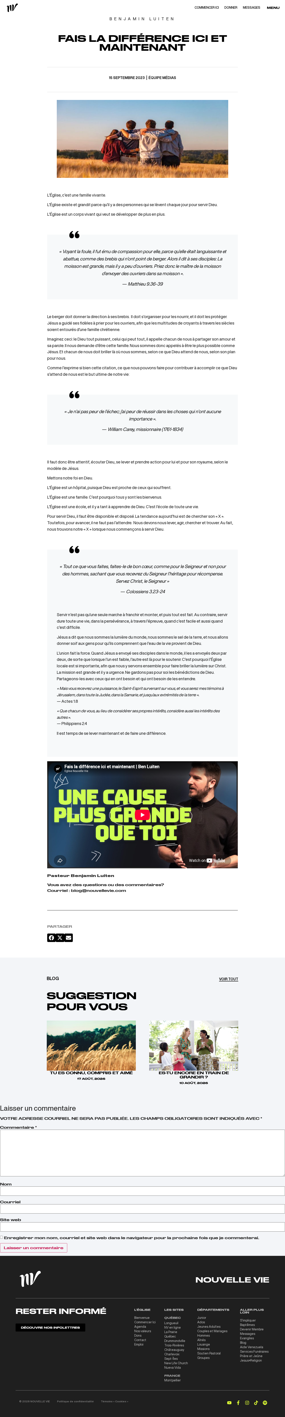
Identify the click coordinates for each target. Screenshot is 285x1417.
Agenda (140, 1326)
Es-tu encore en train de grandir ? (194, 1075)
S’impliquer (248, 1320)
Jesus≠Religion (251, 1360)
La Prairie (170, 1332)
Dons (137, 1335)
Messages (247, 1333)
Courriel (10, 1202)
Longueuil (171, 1323)
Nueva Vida (172, 1367)
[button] (51, 938)
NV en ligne (172, 1327)
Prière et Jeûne (251, 1356)
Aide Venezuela (251, 1347)
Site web (10, 1220)
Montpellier (172, 1380)
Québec (170, 1336)
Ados (201, 1322)
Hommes (203, 1335)
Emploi (138, 1344)
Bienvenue (142, 1317)
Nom (6, 1184)
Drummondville (174, 1340)
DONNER (230, 7)
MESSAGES (251, 7)
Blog (243, 1342)
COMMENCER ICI (207, 7)
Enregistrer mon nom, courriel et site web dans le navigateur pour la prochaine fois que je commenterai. (131, 1238)
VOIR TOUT (228, 979)
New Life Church (176, 1363)
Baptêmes (247, 1324)
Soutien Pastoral (209, 1353)
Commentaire (18, 1127)
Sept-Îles (171, 1358)
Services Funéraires (254, 1351)
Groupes (203, 1357)
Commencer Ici (145, 1322)
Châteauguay (174, 1349)
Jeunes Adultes (208, 1326)
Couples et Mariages (212, 1331)
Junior (201, 1317)
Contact (140, 1340)
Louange (203, 1344)
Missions (203, 1348)
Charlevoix (171, 1354)
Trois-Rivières (174, 1345)
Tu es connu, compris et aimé (91, 1073)
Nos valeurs (142, 1331)
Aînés (201, 1340)
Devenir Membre (252, 1329)
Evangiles (247, 1338)
